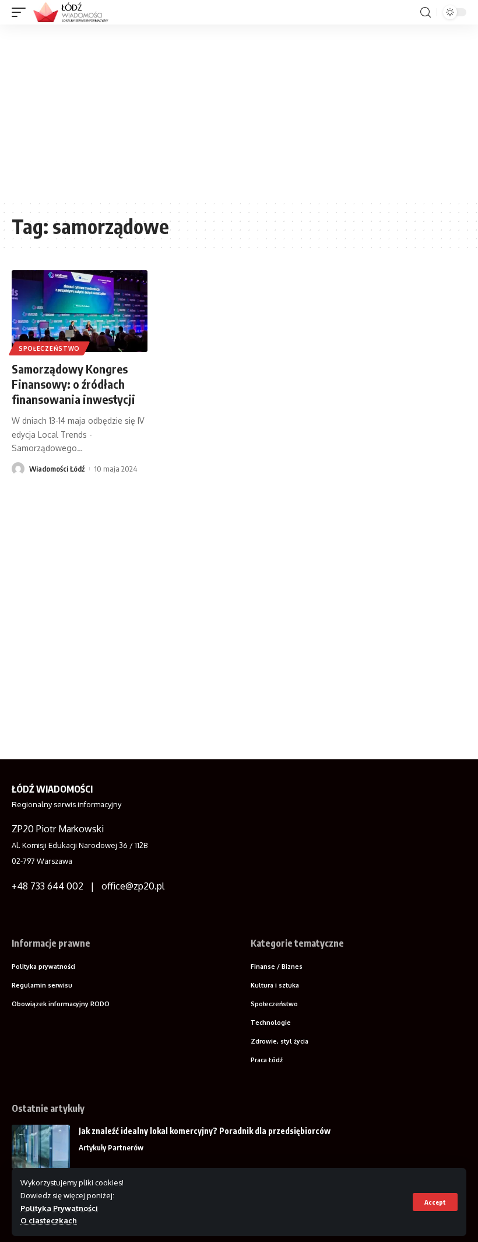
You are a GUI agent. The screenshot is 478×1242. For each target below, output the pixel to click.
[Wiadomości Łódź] (74, 12)
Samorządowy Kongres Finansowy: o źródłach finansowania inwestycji (73, 383)
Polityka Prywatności (59, 1208)
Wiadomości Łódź (57, 468)
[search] (425, 13)
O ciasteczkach (48, 1220)
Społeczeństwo (49, 348)
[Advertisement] (239, 112)
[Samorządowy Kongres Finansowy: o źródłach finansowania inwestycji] (79, 311)
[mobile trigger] (21, 12)
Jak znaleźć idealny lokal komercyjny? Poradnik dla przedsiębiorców (205, 1131)
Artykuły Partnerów (111, 1147)
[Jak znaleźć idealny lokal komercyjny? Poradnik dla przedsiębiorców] (41, 1146)
